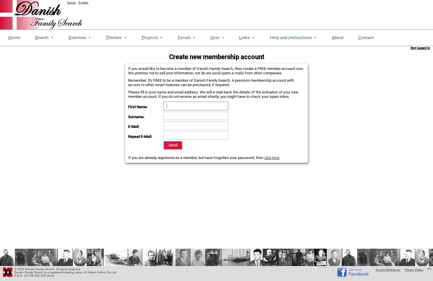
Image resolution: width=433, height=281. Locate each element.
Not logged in (420, 48)
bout (337, 37)
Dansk (71, 2)
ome (14, 37)
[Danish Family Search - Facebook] (353, 275)
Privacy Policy (414, 269)
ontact (366, 37)
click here (272, 158)
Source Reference (388, 269)
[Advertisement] (326, 13)
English (83, 2)
